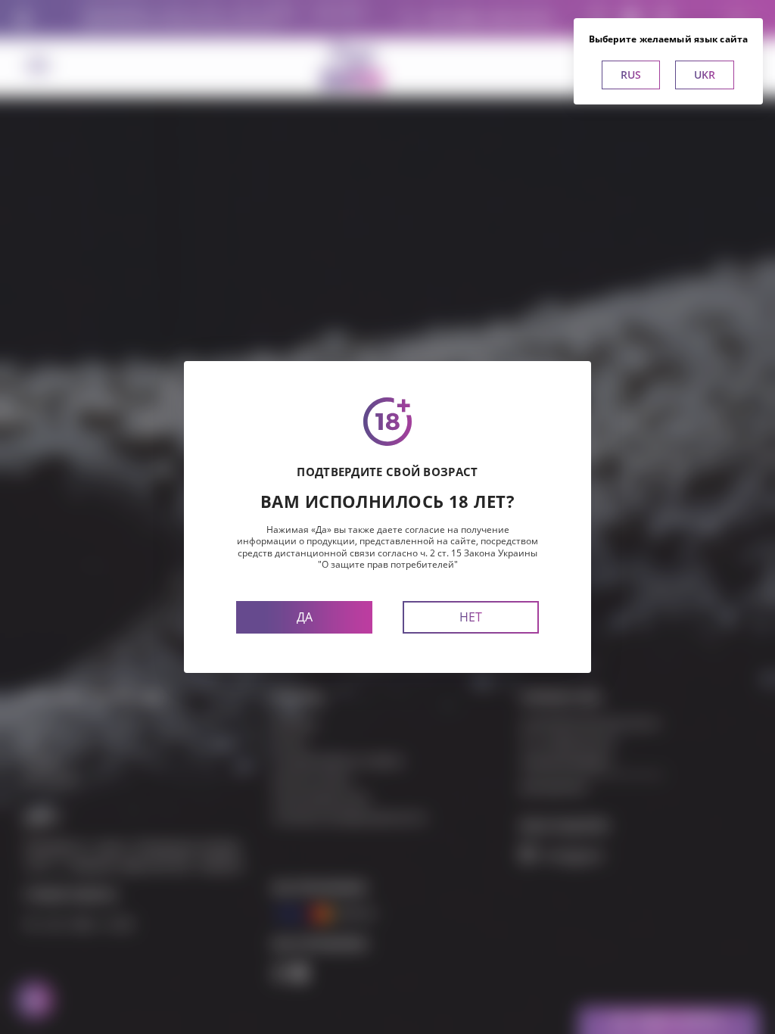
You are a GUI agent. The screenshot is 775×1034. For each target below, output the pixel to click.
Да (305, 617)
